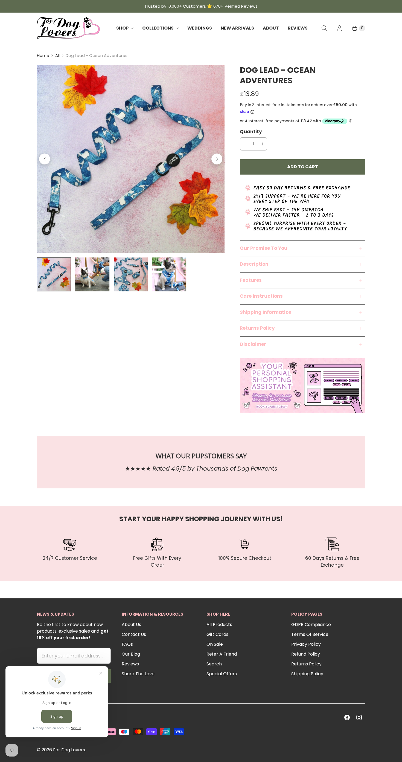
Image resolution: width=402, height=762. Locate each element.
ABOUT (271, 28)
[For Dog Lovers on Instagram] (359, 717)
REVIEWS (298, 28)
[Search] (324, 28)
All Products (219, 624)
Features (251, 280)
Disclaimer (253, 344)
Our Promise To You (263, 248)
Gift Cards (217, 634)
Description (254, 264)
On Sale (214, 644)
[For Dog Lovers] (68, 28)
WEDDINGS (199, 28)
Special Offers (221, 674)
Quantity (251, 131)
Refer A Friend (221, 654)
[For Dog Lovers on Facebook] (347, 717)
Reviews (130, 664)
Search (214, 664)
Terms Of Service (309, 634)
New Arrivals (237, 28)
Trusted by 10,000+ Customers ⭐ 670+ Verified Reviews (201, 6)
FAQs (127, 644)
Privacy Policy (306, 644)
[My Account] (339, 28)
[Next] (216, 158)
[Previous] (44, 158)
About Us (131, 624)
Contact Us (134, 634)
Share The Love (138, 674)
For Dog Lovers (69, 750)
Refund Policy (305, 654)
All (57, 55)
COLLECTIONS (158, 28)
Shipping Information (266, 312)
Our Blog (131, 654)
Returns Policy (257, 328)
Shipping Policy (307, 674)
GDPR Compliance (311, 624)
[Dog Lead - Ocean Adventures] (131, 159)
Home (43, 55)
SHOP (122, 28)
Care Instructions (261, 296)
